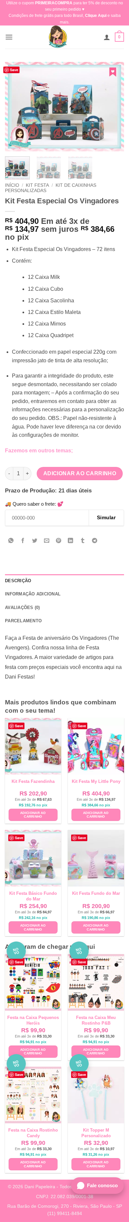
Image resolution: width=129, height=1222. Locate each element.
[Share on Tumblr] (82, 541)
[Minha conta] (107, 37)
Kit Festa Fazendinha (33, 781)
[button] (9, 37)
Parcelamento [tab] (23, 620)
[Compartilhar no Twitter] (34, 541)
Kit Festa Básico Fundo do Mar (33, 896)
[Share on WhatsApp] (11, 541)
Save (14, 69)
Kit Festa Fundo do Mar (96, 893)
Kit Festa (37, 185)
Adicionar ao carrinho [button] (33, 815)
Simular (106, 517)
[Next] (113, 107)
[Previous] (16, 107)
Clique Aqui (96, 15)
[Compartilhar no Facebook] (23, 541)
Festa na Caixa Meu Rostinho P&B (96, 1020)
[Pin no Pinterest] (58, 541)
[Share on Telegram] (94, 541)
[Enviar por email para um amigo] (46, 541)
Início (12, 185)
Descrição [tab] (18, 580)
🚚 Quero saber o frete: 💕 (34, 503)
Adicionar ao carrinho (79, 473)
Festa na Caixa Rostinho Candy (33, 1133)
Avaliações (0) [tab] (22, 607)
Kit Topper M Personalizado (96, 1133)
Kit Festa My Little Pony (96, 781)
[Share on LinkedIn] (70, 541)
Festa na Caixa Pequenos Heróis (33, 1020)
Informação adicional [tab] (33, 593)
